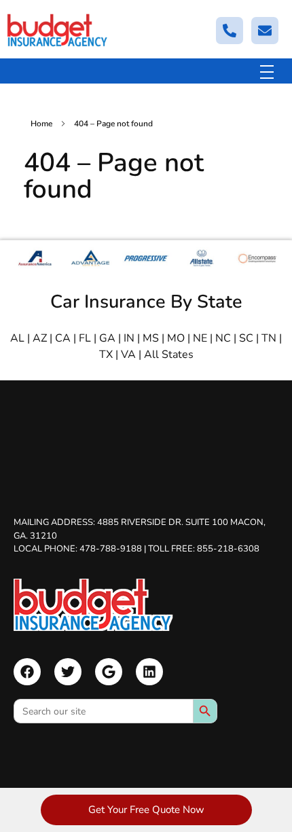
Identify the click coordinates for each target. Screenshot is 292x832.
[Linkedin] (149, 671)
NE (200, 338)
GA (107, 338)
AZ (40, 338)
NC (223, 338)
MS (151, 338)
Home (41, 123)
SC (246, 338)
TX (106, 354)
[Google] (108, 671)
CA (63, 338)
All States (169, 354)
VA (128, 354)
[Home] (93, 605)
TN (268, 338)
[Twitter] (67, 671)
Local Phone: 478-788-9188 (78, 549)
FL (85, 338)
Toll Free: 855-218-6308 (203, 549)
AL (17, 338)
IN (129, 338)
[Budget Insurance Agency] (58, 30)
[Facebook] (27, 671)
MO (176, 338)
